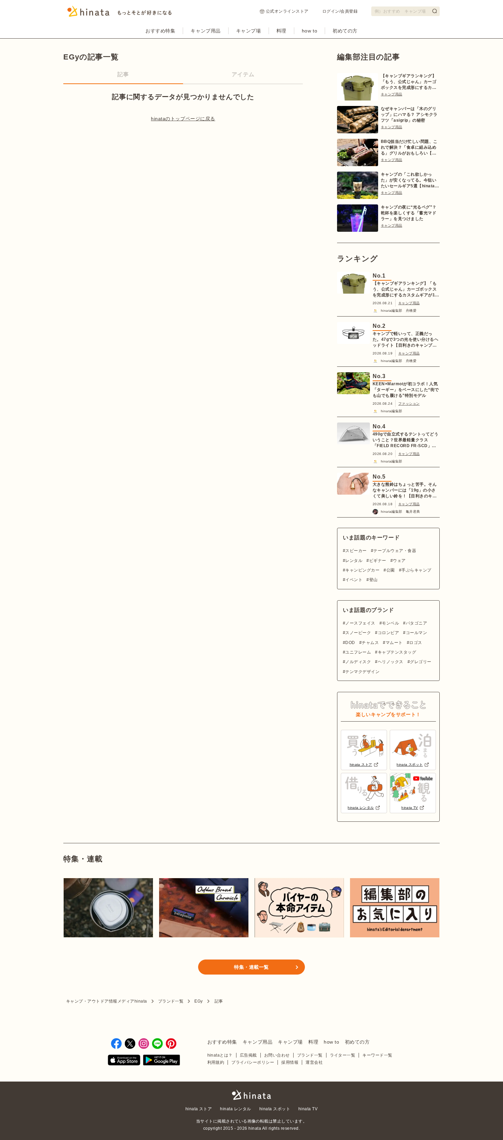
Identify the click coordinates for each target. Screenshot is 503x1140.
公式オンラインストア (287, 11)
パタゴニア (416, 623)
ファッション (409, 403)
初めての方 (345, 30)
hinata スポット (274, 1109)
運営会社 (314, 1062)
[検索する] (434, 11)
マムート (394, 642)
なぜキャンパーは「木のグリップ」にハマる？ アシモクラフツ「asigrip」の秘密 (409, 114)
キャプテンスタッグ (397, 652)
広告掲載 (248, 1055)
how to (309, 30)
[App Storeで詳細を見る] (124, 1061)
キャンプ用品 (205, 30)
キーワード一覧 (377, 1055)
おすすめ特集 (160, 30)
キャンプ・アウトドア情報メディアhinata (106, 1001)
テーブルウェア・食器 (394, 550)
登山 (373, 579)
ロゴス (415, 642)
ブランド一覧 (171, 1001)
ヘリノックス (390, 661)
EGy (198, 1001)
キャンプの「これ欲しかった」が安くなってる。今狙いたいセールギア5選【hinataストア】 (410, 180)
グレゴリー (420, 661)
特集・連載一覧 (251, 967)
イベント (353, 579)
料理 (281, 30)
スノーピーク (358, 632)
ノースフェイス (360, 623)
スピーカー (355, 550)
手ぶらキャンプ (416, 570)
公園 (390, 570)
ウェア (399, 560)
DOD (350, 642)
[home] (251, 1095)
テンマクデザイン (362, 671)
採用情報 (289, 1062)
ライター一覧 (343, 1055)
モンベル (390, 623)
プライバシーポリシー (252, 1062)
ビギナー (377, 560)
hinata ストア (198, 1109)
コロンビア (388, 632)
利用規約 (215, 1062)
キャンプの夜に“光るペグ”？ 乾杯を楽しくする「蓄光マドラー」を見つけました (409, 213)
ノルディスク (358, 661)
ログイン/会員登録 (340, 11)
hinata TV (308, 1109)
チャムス (370, 642)
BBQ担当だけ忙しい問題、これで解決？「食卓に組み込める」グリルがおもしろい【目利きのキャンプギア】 (409, 147)
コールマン (416, 632)
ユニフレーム (358, 652)
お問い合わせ (277, 1055)
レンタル (353, 560)
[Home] (119, 13)
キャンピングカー (362, 570)
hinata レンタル (235, 1109)
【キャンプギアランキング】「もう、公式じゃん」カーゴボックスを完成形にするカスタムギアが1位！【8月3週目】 (408, 82)
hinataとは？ (220, 1055)
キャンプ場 (248, 30)
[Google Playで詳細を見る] (161, 1061)
